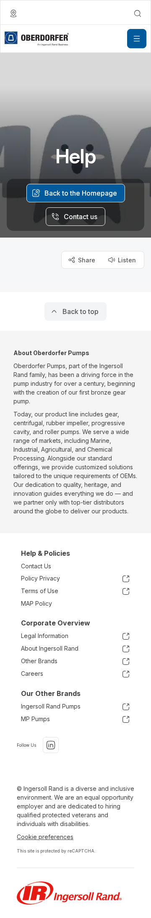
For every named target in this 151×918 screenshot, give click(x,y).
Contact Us (36, 566)
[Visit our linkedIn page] (51, 745)
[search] (137, 13)
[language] (13, 13)
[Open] (136, 38)
